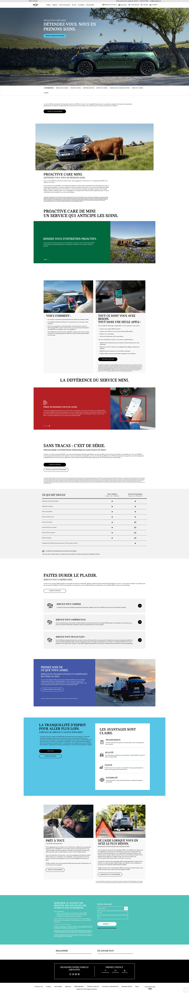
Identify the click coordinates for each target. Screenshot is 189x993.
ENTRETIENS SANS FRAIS (88, 88)
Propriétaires (81, 5)
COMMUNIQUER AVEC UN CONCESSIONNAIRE (110, 874)
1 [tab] (44, 260)
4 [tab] (48, 260)
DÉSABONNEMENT (79, 986)
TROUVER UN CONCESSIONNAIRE (54, 111)
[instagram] (79, 974)
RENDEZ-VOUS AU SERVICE (62, 88)
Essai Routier (123, 5)
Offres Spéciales (135, 4)
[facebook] (70, 974)
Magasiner (54, 5)
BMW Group (68, 986)
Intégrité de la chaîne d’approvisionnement (86, 989)
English (137, 986)
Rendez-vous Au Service (111, 4)
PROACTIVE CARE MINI (76, 88)
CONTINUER (106, 924)
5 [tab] (49, 426)
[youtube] (76, 974)
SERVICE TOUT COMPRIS (101, 88)
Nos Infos (74, 5)
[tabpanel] (94, 242)
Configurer (154, 4)
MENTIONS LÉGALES (127, 986)
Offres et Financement (64, 5)
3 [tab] (47, 260)
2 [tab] (45, 260)
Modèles (48, 5)
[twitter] (73, 974)
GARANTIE (46, 92)
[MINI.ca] (35, 5)
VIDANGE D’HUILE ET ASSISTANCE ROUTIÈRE (120, 88)
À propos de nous (38, 986)
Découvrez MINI (90, 5)
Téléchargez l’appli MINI (108, 359)
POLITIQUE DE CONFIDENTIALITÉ (110, 986)
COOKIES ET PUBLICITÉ (93, 986)
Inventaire (145, 4)
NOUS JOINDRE (58, 986)
